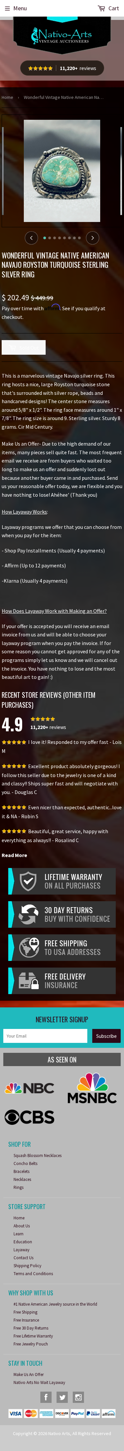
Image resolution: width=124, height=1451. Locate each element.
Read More (14, 855)
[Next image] (92, 238)
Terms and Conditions (33, 1273)
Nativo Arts (59, 1433)
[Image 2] (49, 238)
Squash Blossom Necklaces (38, 1155)
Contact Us (23, 1258)
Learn (18, 1234)
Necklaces (22, 1179)
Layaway (21, 1250)
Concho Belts (25, 1163)
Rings (18, 1187)
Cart (113, 8)
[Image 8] (79, 238)
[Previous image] (31, 238)
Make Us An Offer (29, 1374)
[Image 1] (44, 238)
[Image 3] (54, 238)
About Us (22, 1226)
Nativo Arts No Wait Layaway (39, 1382)
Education (23, 1242)
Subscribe (106, 1036)
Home (7, 97)
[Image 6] (69, 238)
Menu (20, 8)
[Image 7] (74, 238)
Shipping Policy (27, 1266)
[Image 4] (59, 238)
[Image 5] (64, 238)
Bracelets (21, 1171)
